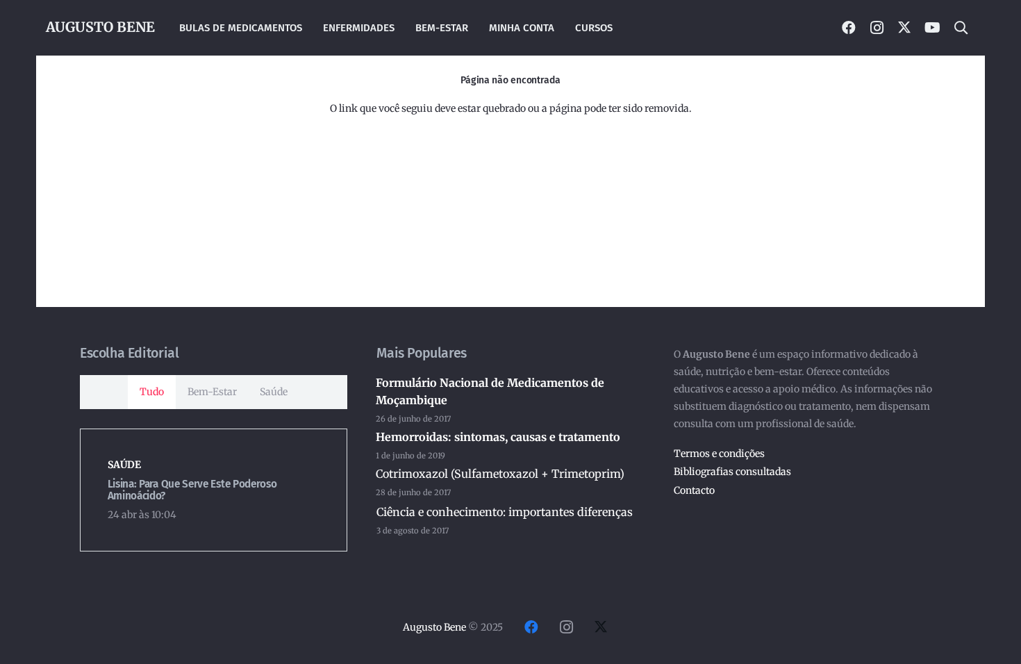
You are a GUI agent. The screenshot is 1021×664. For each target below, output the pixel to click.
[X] (904, 28)
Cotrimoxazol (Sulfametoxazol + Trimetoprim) (500, 474)
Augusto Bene (434, 627)
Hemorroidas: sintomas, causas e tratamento (498, 437)
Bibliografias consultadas (732, 471)
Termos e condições (719, 453)
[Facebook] (849, 28)
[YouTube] (932, 28)
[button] (960, 27)
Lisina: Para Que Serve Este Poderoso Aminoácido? (192, 490)
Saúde (124, 464)
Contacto (694, 490)
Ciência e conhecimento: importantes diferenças (504, 512)
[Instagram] (876, 28)
